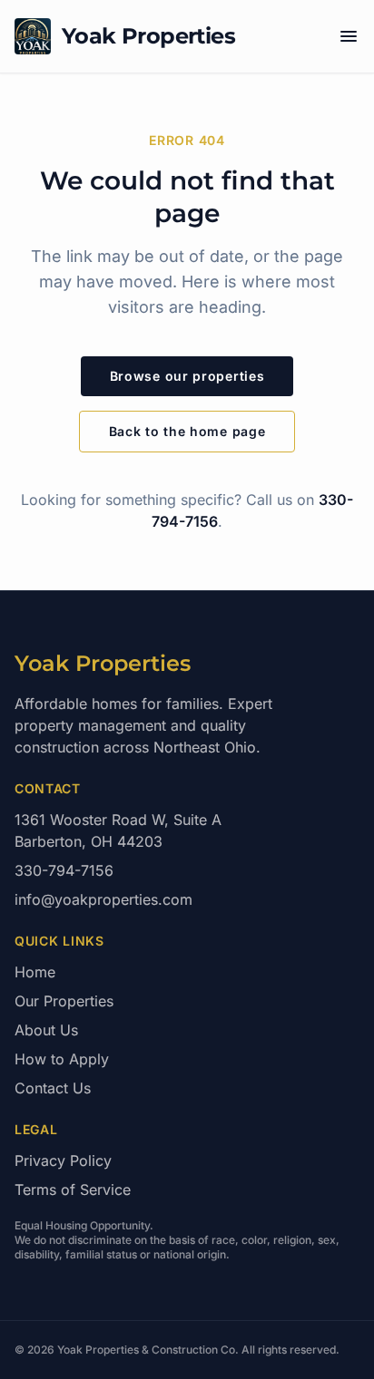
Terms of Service (73, 1189)
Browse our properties (187, 376)
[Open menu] (348, 36)
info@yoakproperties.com (103, 899)
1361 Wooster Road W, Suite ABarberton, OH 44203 (118, 830)
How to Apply (62, 1059)
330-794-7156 (64, 870)
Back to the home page (187, 431)
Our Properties (64, 1001)
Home (35, 972)
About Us (46, 1030)
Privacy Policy (63, 1160)
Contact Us (53, 1088)
